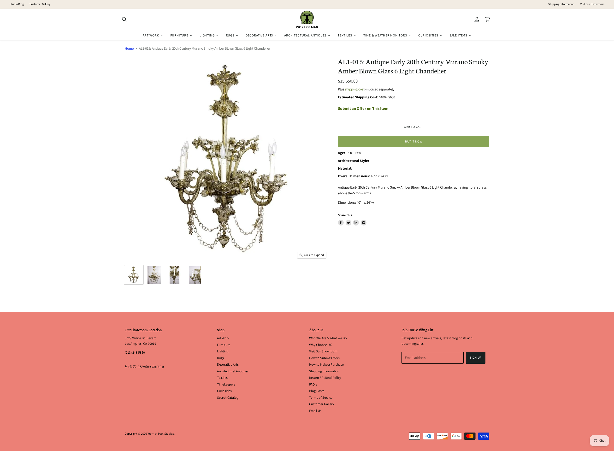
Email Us (315, 411)
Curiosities (224, 391)
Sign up (476, 358)
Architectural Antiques (232, 371)
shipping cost (355, 89)
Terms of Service (320, 397)
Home (129, 49)
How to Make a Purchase (326, 364)
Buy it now (413, 141)
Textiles (222, 377)
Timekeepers (226, 384)
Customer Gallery (40, 4)
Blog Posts (316, 391)
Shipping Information (561, 4)
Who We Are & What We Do (328, 338)
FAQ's (313, 384)
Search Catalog (227, 397)
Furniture (223, 345)
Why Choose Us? (320, 345)
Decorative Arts (228, 364)
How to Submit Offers (324, 358)
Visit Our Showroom (592, 4)
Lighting (222, 351)
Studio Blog (17, 4)
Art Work (223, 338)
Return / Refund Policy (325, 377)
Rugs (220, 358)
